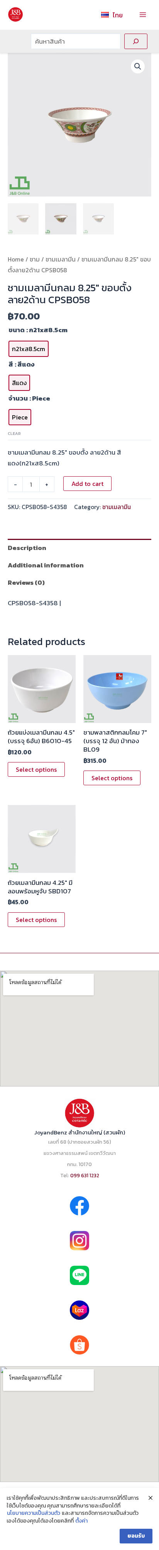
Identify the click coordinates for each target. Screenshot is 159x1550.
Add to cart (87, 483)
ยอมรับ (136, 1536)
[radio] (28, 348)
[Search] (135, 41)
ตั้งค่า (81, 1521)
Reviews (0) (26, 582)
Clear (14, 433)
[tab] (79, 547)
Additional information (46, 565)
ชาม (35, 259)
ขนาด (16, 330)
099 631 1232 (84, 1175)
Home (16, 259)
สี (10, 364)
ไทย (118, 15)
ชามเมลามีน (61, 259)
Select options (36, 769)
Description (27, 548)
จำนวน (18, 398)
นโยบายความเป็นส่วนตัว (33, 1513)
